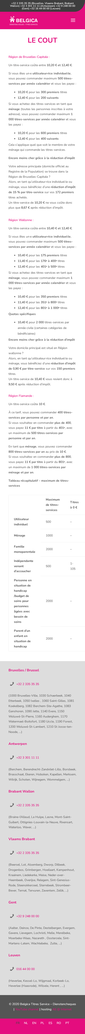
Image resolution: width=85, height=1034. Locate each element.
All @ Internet (61, 1009)
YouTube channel (27, 1009)
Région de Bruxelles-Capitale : (28, 57)
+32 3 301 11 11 (27, 758)
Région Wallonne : (20, 220)
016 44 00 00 (25, 969)
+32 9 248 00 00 (27, 916)
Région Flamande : (21, 396)
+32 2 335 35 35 (27, 684)
